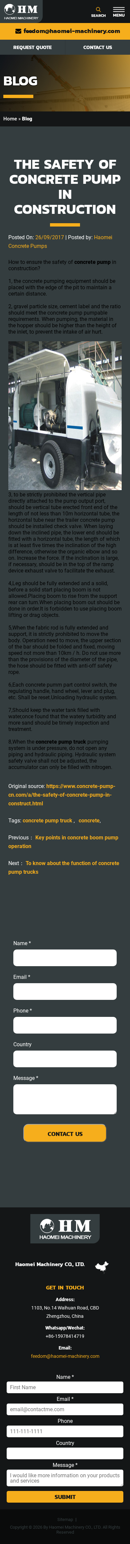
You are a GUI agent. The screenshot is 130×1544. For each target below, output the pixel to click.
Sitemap (65, 1519)
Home (10, 119)
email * (21, 977)
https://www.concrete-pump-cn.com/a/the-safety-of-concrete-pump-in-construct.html (61, 795)
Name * (22, 943)
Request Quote (32, 47)
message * (25, 1078)
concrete (89, 820)
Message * (65, 1465)
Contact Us (97, 47)
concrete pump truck (48, 820)
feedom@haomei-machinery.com (71, 31)
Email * (65, 1399)
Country (22, 1044)
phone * (22, 1011)
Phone (65, 1421)
